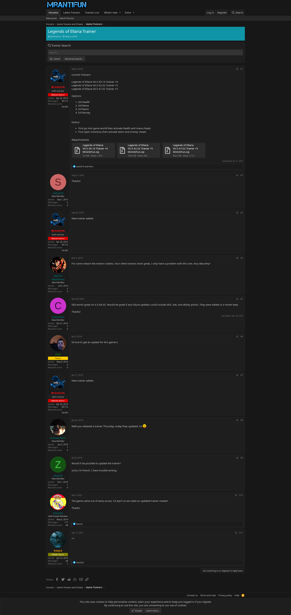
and (84, 166)
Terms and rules (208, 595)
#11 (241, 532)
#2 (241, 175)
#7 (241, 375)
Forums (53, 12)
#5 (241, 298)
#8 (241, 420)
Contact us (192, 595)
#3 (241, 212)
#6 (241, 336)
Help (237, 595)
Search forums (66, 18)
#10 (241, 495)
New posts (51, 18)
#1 (241, 69)
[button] (120, 12)
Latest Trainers (71, 12)
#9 (241, 457)
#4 (241, 258)
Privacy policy (225, 595)
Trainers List (92, 12)
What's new (110, 12)
